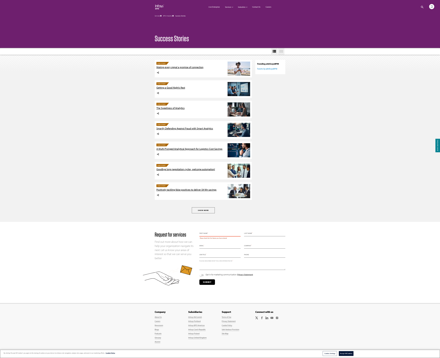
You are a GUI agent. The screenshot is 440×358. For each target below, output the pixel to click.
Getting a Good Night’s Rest (170, 87)
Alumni (157, 342)
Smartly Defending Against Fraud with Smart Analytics (184, 128)
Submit (207, 282)
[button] (422, 7)
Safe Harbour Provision (230, 329)
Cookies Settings (329, 353)
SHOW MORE (203, 210)
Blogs (157, 329)
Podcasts (158, 333)
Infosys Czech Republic (197, 329)
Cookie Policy (227, 325)
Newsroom (159, 325)
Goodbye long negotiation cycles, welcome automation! (185, 169)
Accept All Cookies (346, 353)
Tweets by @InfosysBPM (267, 68)
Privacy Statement (245, 274)
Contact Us (256, 7)
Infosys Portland (194, 321)
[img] (159, 7)
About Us (158, 317)
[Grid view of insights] (281, 51)
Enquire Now (438, 145)
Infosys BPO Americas (196, 325)
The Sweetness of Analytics (170, 108)
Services (228, 7)
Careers (268, 7)
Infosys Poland (193, 333)
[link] (256, 317)
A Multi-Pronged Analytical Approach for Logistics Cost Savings (189, 148)
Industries (241, 7)
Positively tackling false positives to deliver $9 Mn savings (186, 189)
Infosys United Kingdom (197, 337)
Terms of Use (226, 317)
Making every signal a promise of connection (179, 67)
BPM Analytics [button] (167, 16)
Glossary (158, 337)
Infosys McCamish (195, 317)
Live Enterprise (214, 7)
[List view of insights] (274, 51)
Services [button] (157, 16)
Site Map (225, 333)
